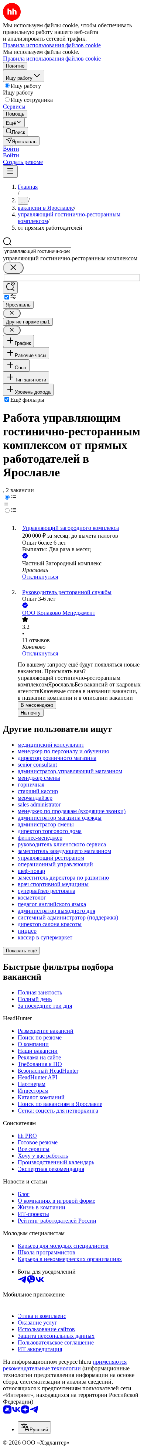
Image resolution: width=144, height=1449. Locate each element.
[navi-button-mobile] (10, 171)
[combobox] (37, 251)
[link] (15, 131)
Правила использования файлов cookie (52, 58)
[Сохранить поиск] (10, 287)
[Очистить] (13, 268)
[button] (11, 148)
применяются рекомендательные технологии (65, 1365)
